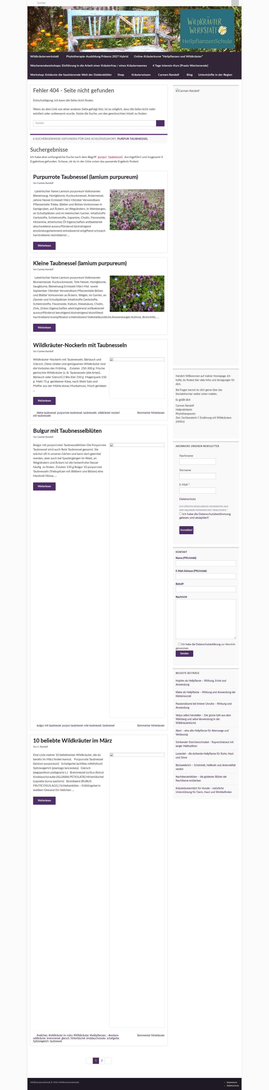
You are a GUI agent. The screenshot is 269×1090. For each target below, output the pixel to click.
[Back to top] (260, 1081)
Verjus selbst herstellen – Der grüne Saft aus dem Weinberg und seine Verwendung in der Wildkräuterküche (203, 719)
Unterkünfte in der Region (215, 74)
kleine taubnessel (46, 412)
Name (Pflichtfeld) (186, 558)
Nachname (186, 455)
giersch (65, 1038)
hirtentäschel (78, 1038)
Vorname (185, 470)
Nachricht (181, 597)
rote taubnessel (92, 725)
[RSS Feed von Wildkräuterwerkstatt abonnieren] (32, 2)
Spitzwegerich (41, 1041)
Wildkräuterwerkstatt (44, 56)
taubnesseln (90, 412)
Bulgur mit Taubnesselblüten (67, 431)
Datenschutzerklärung (208, 644)
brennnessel (53, 1038)
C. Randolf (43, 747)
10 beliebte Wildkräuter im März (72, 741)
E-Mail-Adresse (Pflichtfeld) (191, 571)
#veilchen (42, 1035)
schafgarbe (113, 1038)
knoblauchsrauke (95, 1038)
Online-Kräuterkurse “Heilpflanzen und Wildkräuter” (168, 56)
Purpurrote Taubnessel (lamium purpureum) (85, 177)
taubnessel (108, 725)
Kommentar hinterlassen (151, 412)
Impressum (232, 1082)
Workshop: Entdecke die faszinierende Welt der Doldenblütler (71, 74)
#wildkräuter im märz (60, 1035)
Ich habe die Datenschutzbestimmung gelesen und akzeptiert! (205, 516)
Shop (121, 74)
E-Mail (184, 484)
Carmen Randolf (169, 74)
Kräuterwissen (141, 74)
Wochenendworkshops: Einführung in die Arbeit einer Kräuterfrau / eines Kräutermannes (88, 65)
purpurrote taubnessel (69, 412)
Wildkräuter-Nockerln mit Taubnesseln (80, 345)
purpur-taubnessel (72, 725)
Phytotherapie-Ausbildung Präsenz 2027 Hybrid (97, 56)
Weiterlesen (44, 246)
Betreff (180, 584)
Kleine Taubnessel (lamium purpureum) (80, 263)
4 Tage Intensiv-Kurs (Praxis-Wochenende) (180, 65)
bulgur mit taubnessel (49, 725)
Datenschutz (187, 499)
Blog (190, 74)
